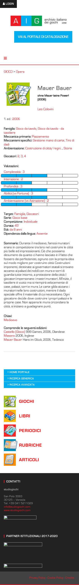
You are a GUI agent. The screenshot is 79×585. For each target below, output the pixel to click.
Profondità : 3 (13, 186)
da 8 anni (16, 230)
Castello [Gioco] (14, 332)
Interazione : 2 (13, 179)
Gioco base (19, 218)
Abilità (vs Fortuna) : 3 (18, 193)
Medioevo (10, 320)
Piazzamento (40, 137)
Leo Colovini (45, 109)
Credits (69, 577)
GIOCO (8, 72)
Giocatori (32, 214)
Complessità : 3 (14, 172)
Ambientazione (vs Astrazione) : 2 (26, 201)
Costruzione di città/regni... (43, 148)
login (10, 3)
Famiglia (19, 214)
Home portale (20, 372)
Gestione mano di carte (48, 140)
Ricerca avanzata (22, 384)
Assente (42, 234)
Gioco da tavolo (26, 129)
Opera (20, 72)
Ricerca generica (22, 378)
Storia (68, 148)
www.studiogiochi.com (17, 510)
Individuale (31, 222)
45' (17, 226)
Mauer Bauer (13, 340)
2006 (16, 119)
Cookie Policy (55, 577)
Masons (10, 336)
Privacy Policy (37, 577)
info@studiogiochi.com (17, 506)
